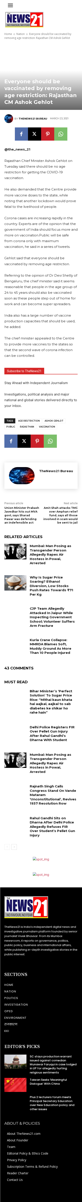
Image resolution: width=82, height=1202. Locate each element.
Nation (20, 34)
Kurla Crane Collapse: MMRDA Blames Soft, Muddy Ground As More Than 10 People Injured (50, 646)
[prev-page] (7, 847)
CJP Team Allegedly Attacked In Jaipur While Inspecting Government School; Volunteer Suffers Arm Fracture (52, 617)
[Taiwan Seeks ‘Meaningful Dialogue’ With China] (15, 1085)
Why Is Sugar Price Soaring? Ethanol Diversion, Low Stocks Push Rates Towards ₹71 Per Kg (51, 585)
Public (10, 426)
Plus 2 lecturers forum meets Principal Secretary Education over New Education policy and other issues (52, 1103)
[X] (34, 134)
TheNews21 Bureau (33, 118)
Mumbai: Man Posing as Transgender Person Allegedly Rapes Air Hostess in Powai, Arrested (50, 554)
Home (8, 34)
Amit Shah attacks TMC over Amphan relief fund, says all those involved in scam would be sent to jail (60, 515)
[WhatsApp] (60, 134)
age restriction (29, 420)
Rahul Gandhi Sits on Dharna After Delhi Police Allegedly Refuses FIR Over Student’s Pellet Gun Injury (52, 826)
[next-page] (14, 847)
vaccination (47, 426)
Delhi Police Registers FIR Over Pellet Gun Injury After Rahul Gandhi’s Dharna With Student (52, 733)
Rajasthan (27, 426)
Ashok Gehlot (54, 420)
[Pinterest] (47, 134)
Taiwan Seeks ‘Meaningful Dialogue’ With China (48, 1082)
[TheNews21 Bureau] (9, 118)
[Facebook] (21, 134)
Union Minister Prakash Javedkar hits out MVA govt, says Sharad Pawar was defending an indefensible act (21, 515)
